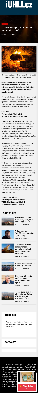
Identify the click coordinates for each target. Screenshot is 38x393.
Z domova (4, 24)
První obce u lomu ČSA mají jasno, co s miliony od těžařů (24, 219)
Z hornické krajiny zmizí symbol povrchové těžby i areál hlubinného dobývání (23, 249)
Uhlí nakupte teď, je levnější (12, 114)
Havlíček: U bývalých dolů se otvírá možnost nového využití (24, 279)
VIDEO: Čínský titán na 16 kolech (13, 202)
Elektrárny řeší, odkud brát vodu (13, 200)
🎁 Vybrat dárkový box (27, 387)
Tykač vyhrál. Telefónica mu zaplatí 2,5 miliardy (24, 233)
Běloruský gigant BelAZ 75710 (13, 205)
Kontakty (10, 341)
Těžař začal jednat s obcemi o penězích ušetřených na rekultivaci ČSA (24, 295)
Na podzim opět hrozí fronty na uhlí (14, 116)
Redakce (4, 34)
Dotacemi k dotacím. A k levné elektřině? (25, 265)
